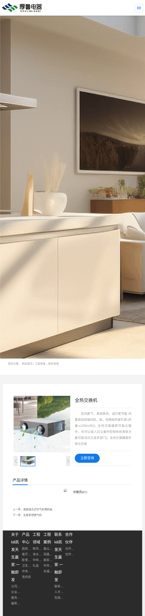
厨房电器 (27, 548)
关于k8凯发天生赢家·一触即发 (15, 557)
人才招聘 (59, 592)
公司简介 (16, 586)
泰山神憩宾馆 (48, 548)
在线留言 (59, 597)
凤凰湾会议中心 (48, 554)
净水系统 (38, 554)
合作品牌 (70, 554)
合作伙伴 (70, 548)
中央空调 (27, 571)
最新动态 (16, 603)
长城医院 (48, 571)
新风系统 (53, 363)
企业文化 (16, 592)
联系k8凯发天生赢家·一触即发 (58, 557)
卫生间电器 (27, 565)
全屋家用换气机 (32, 515)
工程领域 (40, 363)
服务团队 (16, 597)
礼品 (36, 565)
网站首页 (27, 363)
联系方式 (59, 586)
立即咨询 (87, 458)
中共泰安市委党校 (48, 565)
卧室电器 (27, 560)
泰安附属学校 (48, 560)
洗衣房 (26, 577)
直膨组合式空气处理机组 (37, 509)
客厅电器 (27, 554)
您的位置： (14, 363)
